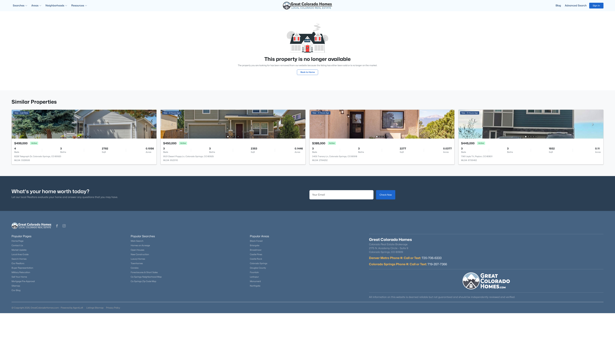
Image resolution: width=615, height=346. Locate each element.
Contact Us (17, 245)
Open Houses (137, 250)
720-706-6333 (432, 258)
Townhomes (137, 263)
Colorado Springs (258, 263)
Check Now (386, 194)
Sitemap (16, 285)
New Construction (140, 254)
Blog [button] (558, 5)
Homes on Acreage (140, 245)
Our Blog (16, 290)
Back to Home (307, 72)
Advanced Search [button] (576, 5)
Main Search (137, 241)
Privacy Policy (113, 307)
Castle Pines (256, 254)
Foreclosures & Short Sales (144, 272)
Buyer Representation (22, 268)
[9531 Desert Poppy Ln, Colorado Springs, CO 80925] (233, 123)
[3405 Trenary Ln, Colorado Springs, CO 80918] (382, 123)
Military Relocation (21, 272)
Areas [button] (34, 5)
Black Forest (256, 241)
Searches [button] (18, 5)
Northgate (255, 285)
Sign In (596, 5)
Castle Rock (256, 259)
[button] (57, 225)
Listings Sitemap (94, 307)
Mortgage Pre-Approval (23, 281)
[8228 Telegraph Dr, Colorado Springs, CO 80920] (84, 123)
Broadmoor (256, 250)
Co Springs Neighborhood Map (146, 277)
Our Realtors (18, 263)
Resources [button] (77, 5)
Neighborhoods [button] (54, 5)
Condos (135, 268)
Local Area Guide (20, 254)
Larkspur (254, 277)
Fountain (254, 272)
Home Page (17, 241)
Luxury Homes (138, 259)
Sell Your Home (19, 277)
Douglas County (258, 268)
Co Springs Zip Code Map (143, 281)
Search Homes (19, 259)
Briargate (254, 245)
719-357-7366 (437, 264)
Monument (255, 281)
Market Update (19, 250)
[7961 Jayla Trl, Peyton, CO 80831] (531, 123)
